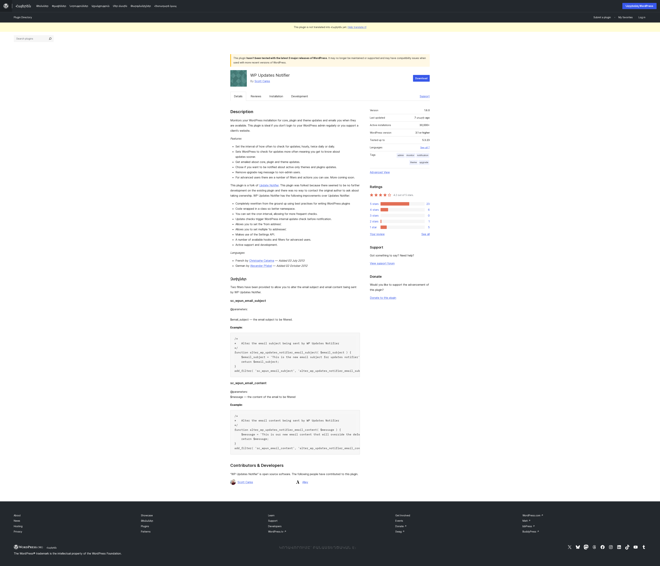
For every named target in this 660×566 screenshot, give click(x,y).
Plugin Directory (23, 17)
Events (399, 520)
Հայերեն (52, 547)
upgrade (424, 162)
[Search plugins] (50, 38)
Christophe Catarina (261, 260)
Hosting (18, 526)
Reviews (256, 96)
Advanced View (380, 172)
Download (421, 78)
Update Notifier (269, 185)
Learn (271, 515)
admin (401, 155)
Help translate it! (357, 27)
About (17, 515)
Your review (377, 234)
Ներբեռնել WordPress (639, 5)
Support (425, 96)
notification (422, 155)
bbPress (528, 526)
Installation (276, 96)
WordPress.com (532, 515)
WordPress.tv (277, 531)
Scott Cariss (262, 81)
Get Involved (402, 515)
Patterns (146, 531)
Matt (526, 520)
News (17, 520)
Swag (400, 531)
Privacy (18, 531)
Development (299, 96)
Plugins (145, 526)
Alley (305, 482)
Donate (401, 526)
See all (425, 234)
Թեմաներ (147, 520)
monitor (410, 155)
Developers (275, 526)
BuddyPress (530, 531)
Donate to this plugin (383, 297)
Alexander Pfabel (261, 265)
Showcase (147, 515)
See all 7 (425, 147)
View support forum (382, 263)
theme (413, 162)
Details (238, 96)
